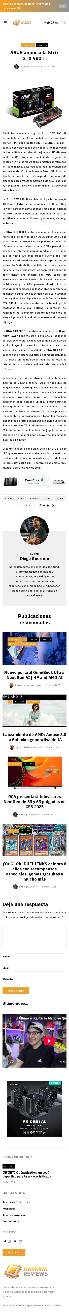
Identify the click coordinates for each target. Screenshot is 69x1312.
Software (14, 644)
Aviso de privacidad (14, 1214)
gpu (48, 499)
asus (21, 499)
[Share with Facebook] (40, 505)
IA (25, 639)
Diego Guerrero (31, 66)
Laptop (33, 639)
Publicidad (9, 1208)
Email (6, 967)
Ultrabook (29, 644)
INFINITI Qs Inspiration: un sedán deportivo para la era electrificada (27, 1174)
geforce (35, 499)
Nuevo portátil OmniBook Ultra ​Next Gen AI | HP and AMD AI (34, 675)
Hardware (27, 45)
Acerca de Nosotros (15, 1202)
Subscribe (14, 1252)
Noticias (42, 45)
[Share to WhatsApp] (52, 505)
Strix (60, 499)
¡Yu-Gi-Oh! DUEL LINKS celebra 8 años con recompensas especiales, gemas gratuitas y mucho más (34, 871)
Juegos (13, 831)
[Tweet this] (44, 505)
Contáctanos (11, 1221)
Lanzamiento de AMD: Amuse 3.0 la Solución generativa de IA (34, 737)
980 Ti (8, 499)
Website (8, 979)
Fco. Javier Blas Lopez (29, 685)
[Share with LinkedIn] (48, 505)
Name (6, 956)
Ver (63, 6)
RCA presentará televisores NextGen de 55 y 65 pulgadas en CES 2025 (35, 801)
